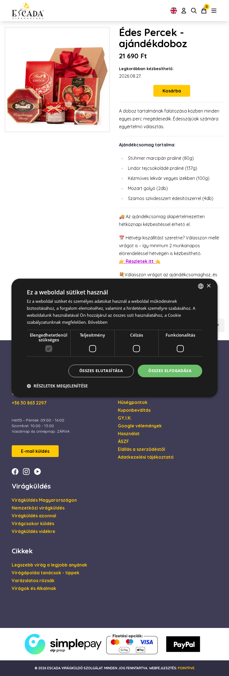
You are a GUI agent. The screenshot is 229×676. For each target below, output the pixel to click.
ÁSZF (123, 441)
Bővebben (98, 322)
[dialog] (114, 338)
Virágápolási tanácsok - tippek (45, 572)
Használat (129, 433)
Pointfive (186, 668)
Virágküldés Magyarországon (44, 500)
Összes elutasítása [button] (101, 370)
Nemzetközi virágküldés (38, 508)
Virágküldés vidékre (33, 531)
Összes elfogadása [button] (170, 370)
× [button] (208, 286)
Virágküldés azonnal (34, 515)
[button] (57, 386)
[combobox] (201, 286)
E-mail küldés (35, 451)
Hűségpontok (132, 402)
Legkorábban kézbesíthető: (146, 68)
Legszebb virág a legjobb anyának (49, 565)
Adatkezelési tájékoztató (146, 457)
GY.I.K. (125, 418)
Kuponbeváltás (134, 410)
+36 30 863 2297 (29, 403)
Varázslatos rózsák (33, 580)
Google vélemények (140, 426)
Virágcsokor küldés (33, 523)
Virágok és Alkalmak (34, 588)
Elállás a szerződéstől (141, 449)
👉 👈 (139, 261)
